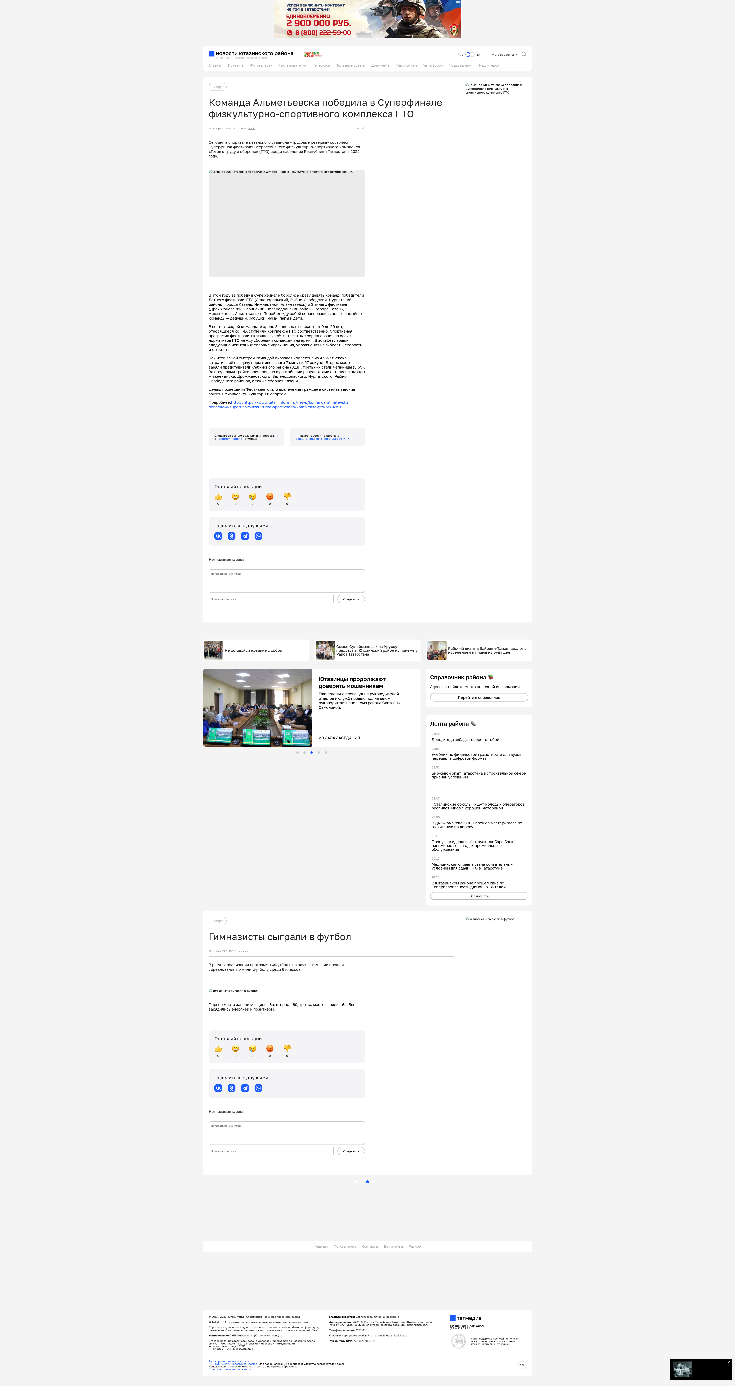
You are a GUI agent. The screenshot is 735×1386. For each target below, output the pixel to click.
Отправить (351, 599)
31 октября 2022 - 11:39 (222, 128)
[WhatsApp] (258, 536)
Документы (380, 65)
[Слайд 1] (297, 752)
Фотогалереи (261, 65)
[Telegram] (245, 536)
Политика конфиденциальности (230, 1369)
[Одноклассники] (231, 536)
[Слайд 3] (311, 752)
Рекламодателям (292, 65)
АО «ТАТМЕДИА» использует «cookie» (234, 1363)
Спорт (217, 87)
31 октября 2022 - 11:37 (221, 951)
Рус (460, 54)
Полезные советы (351, 65)
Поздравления (461, 65)
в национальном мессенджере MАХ (323, 439)
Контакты (236, 65)
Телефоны (321, 65)
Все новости (479, 896)
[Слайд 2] (304, 752)
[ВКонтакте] (218, 536)
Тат (479, 54)
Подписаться (710, 1370)
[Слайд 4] (319, 752)
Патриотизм (406, 65)
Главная (215, 65)
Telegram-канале (230, 439)
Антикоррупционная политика (229, 1361)
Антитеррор (433, 65)
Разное (415, 1246)
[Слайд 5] (326, 752)
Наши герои (489, 65)
